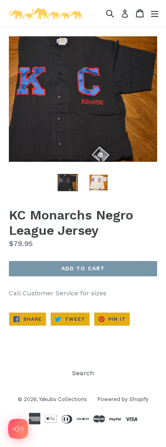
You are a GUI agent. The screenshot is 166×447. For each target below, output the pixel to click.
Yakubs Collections (63, 399)
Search (83, 373)
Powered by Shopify (123, 399)
